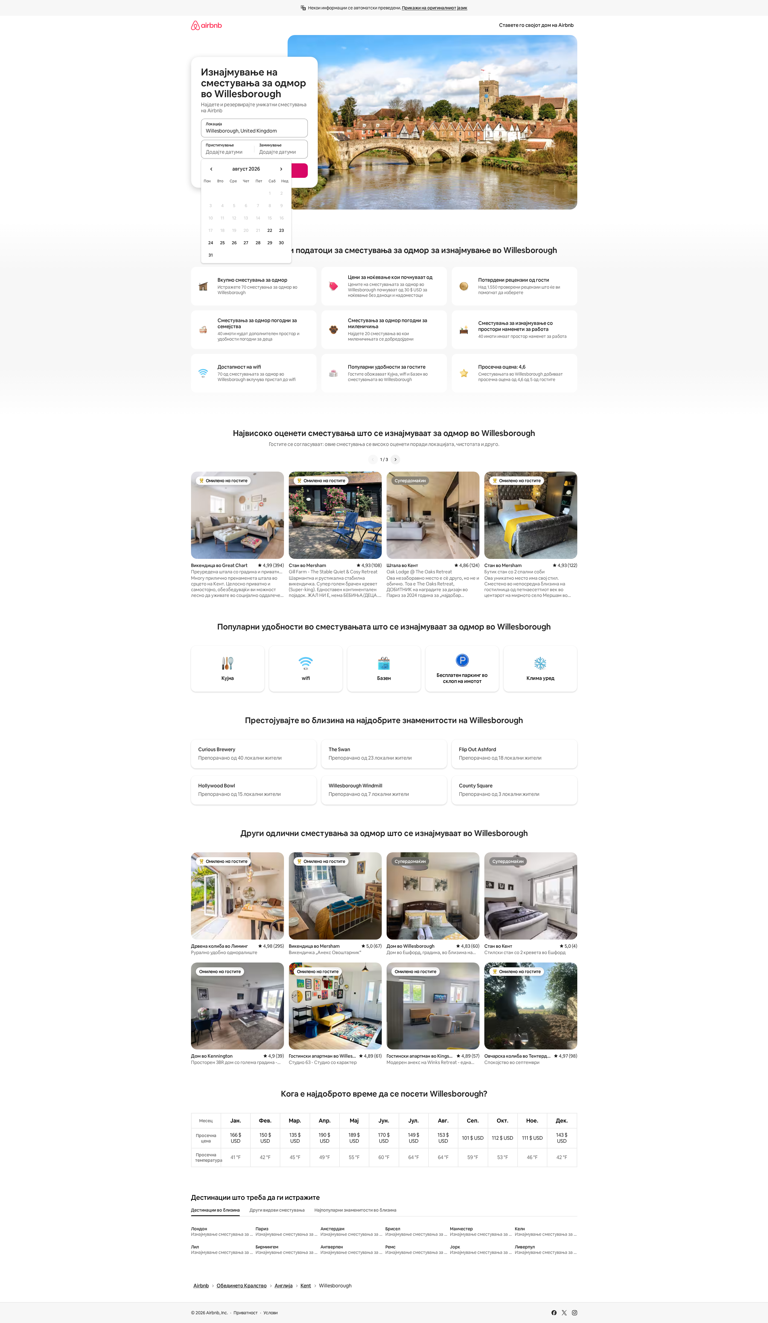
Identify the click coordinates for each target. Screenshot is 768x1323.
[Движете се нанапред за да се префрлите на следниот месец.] (281, 169)
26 (234, 242)
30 (281, 242)
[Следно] (395, 459)
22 (269, 230)
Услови (270, 1312)
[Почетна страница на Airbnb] (206, 25)
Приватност (246, 1312)
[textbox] (228, 151)
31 (211, 255)
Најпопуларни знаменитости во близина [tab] (355, 1210)
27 (246, 242)
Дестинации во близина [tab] (215, 1210)
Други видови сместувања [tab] (277, 1210)
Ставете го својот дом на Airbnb (536, 25)
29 (269, 242)
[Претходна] (373, 459)
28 (258, 242)
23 (281, 230)
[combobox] (254, 130)
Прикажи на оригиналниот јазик (434, 8)
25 (222, 242)
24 (210, 242)
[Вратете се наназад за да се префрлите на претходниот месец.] (211, 169)
